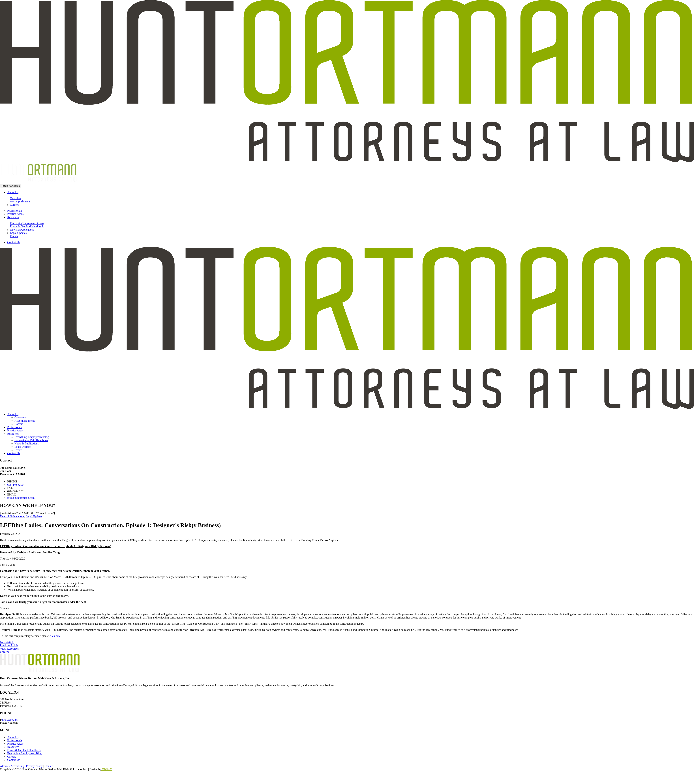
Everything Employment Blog (27, 223)
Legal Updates (18, 232)
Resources (13, 217)
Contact (49, 766)
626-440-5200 (15, 484)
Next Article (7, 642)
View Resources (9, 648)
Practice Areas (15, 213)
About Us (12, 192)
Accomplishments (20, 201)
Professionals (14, 210)
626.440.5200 (10, 719)
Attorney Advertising (12, 766)
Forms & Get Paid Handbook (27, 226)
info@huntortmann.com (21, 497)
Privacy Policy (34, 766)
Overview (15, 198)
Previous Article (9, 645)
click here (55, 635)
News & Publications (22, 229)
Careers (14, 204)
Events (14, 236)
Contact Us (13, 242)
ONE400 (106, 769)
